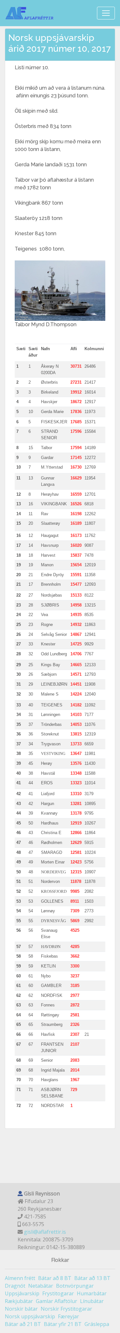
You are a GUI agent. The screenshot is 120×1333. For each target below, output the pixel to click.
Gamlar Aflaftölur (56, 1301)
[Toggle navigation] (106, 13)
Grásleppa (96, 1324)
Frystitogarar (58, 1293)
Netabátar (40, 1285)
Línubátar (92, 1301)
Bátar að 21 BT (23, 1324)
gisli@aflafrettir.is (45, 1231)
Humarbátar (92, 1293)
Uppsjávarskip (22, 1293)
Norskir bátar (21, 1308)
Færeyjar (68, 1316)
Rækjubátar (19, 1301)
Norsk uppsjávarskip (30, 1316)
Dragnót (15, 1285)
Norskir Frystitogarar (66, 1308)
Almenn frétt (20, 1278)
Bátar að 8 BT (54, 1278)
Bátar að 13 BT (92, 1278)
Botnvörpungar (75, 1285)
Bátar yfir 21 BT (63, 1324)
